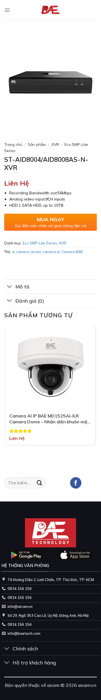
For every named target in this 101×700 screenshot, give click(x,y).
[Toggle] (9, 287)
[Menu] (7, 9)
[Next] (25, 128)
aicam (36, 251)
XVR (55, 144)
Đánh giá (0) (29, 301)
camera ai (51, 251)
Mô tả (22, 286)
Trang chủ (13, 144)
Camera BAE (72, 251)
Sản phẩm (37, 144)
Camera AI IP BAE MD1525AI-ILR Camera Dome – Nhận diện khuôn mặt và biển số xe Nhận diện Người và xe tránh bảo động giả (49, 419)
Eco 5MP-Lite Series (40, 243)
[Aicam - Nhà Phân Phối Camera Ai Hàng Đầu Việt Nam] (50, 10)
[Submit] (39, 482)
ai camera (20, 251)
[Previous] (9, 128)
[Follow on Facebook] (76, 483)
